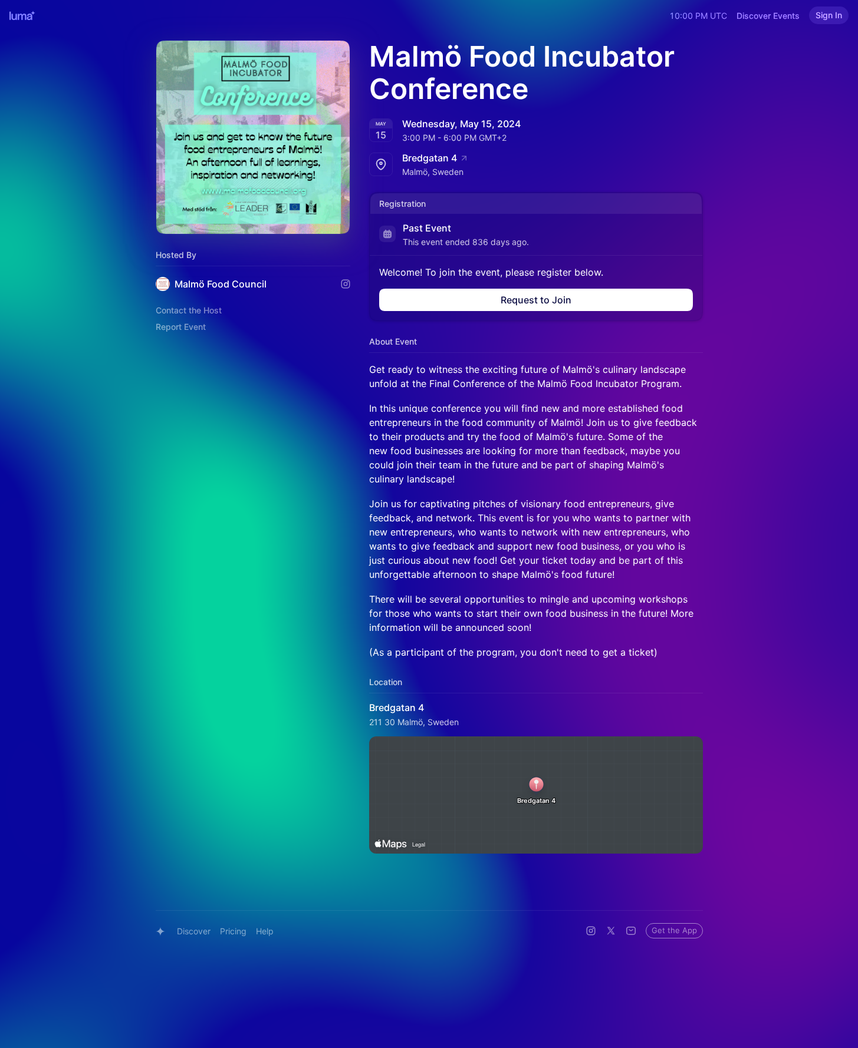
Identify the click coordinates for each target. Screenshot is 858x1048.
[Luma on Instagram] (591, 931)
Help (265, 931)
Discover (194, 931)
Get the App (674, 930)
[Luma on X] (611, 931)
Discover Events (768, 16)
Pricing (233, 931)
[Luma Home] (22, 15)
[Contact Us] (631, 931)
